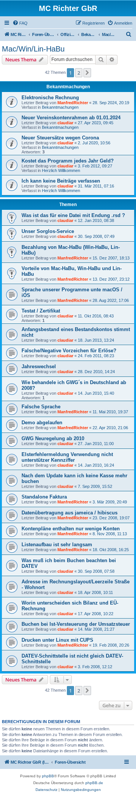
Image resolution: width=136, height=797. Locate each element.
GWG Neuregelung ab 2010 (53, 438)
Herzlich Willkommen (61, 170)
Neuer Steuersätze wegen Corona (60, 138)
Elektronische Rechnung (50, 97)
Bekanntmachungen (60, 107)
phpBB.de (94, 783)
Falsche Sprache (41, 406)
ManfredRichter (72, 102)
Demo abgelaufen (42, 422)
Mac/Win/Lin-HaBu (33, 49)
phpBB (48, 776)
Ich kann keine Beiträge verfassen (61, 181)
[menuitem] (20, 23)
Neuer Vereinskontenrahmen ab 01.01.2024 (71, 117)
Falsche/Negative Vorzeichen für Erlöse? (69, 350)
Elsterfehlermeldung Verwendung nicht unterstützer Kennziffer (67, 457)
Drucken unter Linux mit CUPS (57, 640)
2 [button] (78, 72)
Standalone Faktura (44, 497)
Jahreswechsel (39, 366)
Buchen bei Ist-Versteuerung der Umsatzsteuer (76, 624)
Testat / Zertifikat (41, 311)
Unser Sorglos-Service (48, 231)
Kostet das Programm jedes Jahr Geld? (68, 161)
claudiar (65, 122)
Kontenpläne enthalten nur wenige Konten (71, 528)
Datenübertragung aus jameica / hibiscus (69, 513)
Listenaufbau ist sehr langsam (57, 544)
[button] (87, 72)
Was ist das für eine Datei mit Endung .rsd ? (73, 215)
